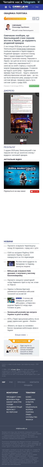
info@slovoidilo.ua (21, 428)
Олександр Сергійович (20, 26)
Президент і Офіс (13, 397)
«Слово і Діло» (15, 369)
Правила (28, 385)
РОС (37, 7)
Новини (8, 241)
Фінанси (29, 419)
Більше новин (20, 335)
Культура (30, 402)
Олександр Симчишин (26, 49)
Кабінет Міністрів (13, 402)
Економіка (30, 399)
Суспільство (31, 417)
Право (28, 414)
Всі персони (11, 412)
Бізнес (29, 397)
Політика (30, 412)
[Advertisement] (21, 216)
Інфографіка (21, 341)
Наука (28, 404)
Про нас (21, 382)
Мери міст (10, 409)
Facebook (33, 18)
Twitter (37, 18)
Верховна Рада (13, 399)
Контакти (34, 382)
